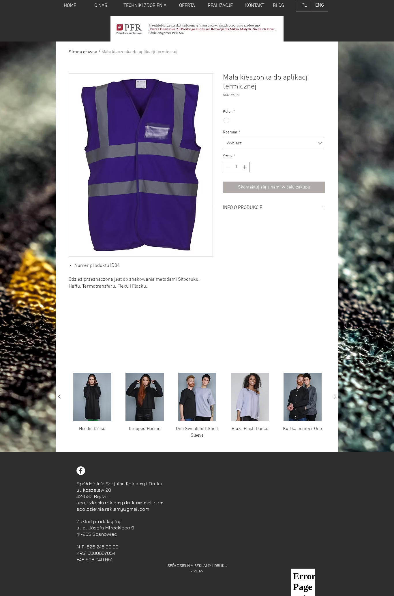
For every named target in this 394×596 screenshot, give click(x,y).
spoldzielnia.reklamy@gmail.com (112, 509)
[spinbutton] (236, 167)
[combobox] (274, 143)
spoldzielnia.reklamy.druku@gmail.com (119, 503)
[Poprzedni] (59, 396)
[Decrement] (227, 167)
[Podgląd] (92, 397)
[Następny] (335, 396)
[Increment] (245, 167)
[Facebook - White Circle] (80, 470)
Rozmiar (231, 132)
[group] (197, 409)
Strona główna (83, 52)
